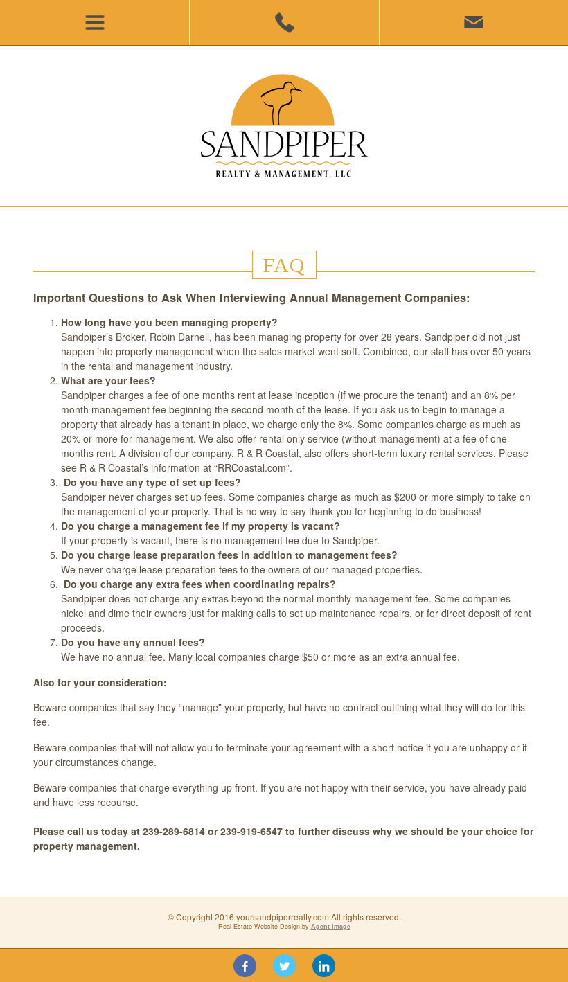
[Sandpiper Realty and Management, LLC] (284, 126)
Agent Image (330, 926)
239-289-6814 (283, 22)
